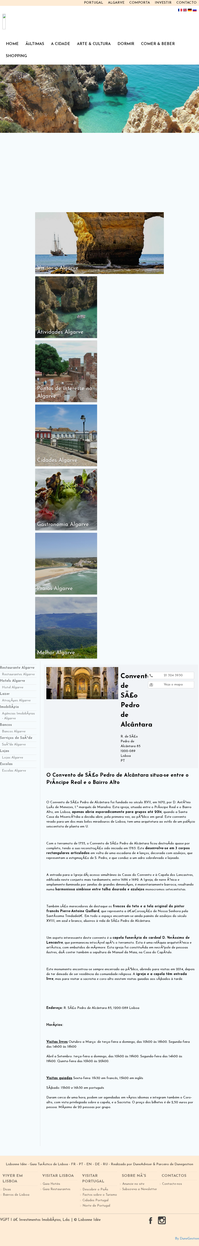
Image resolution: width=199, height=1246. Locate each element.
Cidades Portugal (95, 1200)
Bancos (6, 725)
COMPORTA (139, 3)
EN (89, 1164)
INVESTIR (163, 3)
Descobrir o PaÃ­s (95, 1189)
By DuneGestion (187, 1238)
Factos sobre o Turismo (100, 1194)
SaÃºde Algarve (14, 744)
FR (73, 1164)
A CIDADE (60, 44)
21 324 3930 (173, 675)
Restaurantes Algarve (18, 674)
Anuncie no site (133, 1184)
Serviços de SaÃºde (16, 738)
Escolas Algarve (14, 771)
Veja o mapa (173, 684)
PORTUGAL (93, 3)
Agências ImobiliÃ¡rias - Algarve (18, 716)
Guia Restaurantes (56, 1189)
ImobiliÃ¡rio (9, 707)
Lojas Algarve (12, 757)
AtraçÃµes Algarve (16, 700)
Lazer (5, 694)
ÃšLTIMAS (34, 44)
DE (97, 1164)
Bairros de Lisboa (16, 1194)
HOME (12, 44)
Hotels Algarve (12, 681)
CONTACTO (186, 3)
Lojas (4, 751)
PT (81, 1164)
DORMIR (125, 44)
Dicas (7, 1189)
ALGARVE (116, 3)
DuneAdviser (142, 1164)
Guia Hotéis (51, 1184)
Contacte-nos (172, 1184)
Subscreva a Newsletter (139, 1189)
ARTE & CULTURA (94, 44)
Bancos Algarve (13, 731)
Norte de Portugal (96, 1205)
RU (105, 1164)
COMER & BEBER (158, 44)
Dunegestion (183, 1164)
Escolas (6, 764)
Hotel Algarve (12, 687)
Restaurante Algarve (17, 668)
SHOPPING (16, 56)
